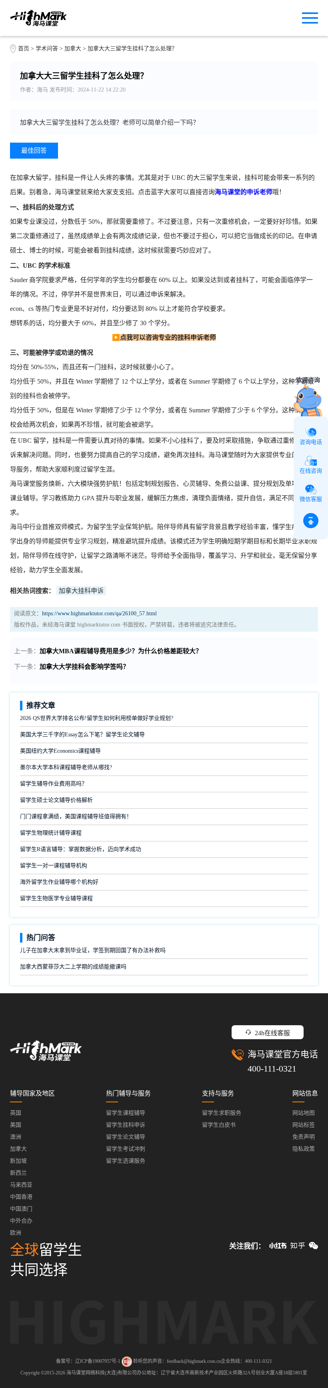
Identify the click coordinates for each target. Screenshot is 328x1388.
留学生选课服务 (125, 1161)
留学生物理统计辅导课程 (51, 833)
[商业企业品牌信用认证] (127, 1361)
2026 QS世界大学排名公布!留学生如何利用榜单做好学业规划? (96, 718)
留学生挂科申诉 (125, 1125)
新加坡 (18, 1161)
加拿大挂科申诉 (81, 590)
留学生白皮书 (219, 1125)
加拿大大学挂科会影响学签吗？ (84, 666)
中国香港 (21, 1197)
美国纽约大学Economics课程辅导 (60, 751)
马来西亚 (21, 1185)
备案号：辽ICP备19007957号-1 (88, 1361)
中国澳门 (21, 1209)
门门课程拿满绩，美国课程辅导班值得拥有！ (76, 816)
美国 (15, 1125)
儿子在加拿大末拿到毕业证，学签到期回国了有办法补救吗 (93, 950)
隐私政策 (303, 1149)
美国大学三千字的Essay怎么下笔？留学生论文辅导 (82, 735)
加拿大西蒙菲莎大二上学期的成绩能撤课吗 (73, 967)
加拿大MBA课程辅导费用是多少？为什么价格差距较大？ (121, 651)
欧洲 (15, 1233)
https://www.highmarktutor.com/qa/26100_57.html (99, 613)
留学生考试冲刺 (125, 1149)
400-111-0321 (272, 1069)
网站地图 (303, 1113)
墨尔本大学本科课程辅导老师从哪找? (66, 767)
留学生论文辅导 (125, 1137)
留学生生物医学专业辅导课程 (56, 898)
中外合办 (21, 1221)
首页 (23, 49)
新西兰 (18, 1173)
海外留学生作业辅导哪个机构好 (59, 882)
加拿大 (73, 49)
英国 (15, 1113)
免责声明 (303, 1137)
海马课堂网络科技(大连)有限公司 (101, 1373)
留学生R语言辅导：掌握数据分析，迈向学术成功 (80, 849)
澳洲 (15, 1137)
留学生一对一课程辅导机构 (53, 866)
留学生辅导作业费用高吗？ (53, 784)
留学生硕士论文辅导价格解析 (56, 800)
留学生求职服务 (221, 1113)
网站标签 (303, 1125)
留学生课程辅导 (125, 1113)
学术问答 (47, 49)
